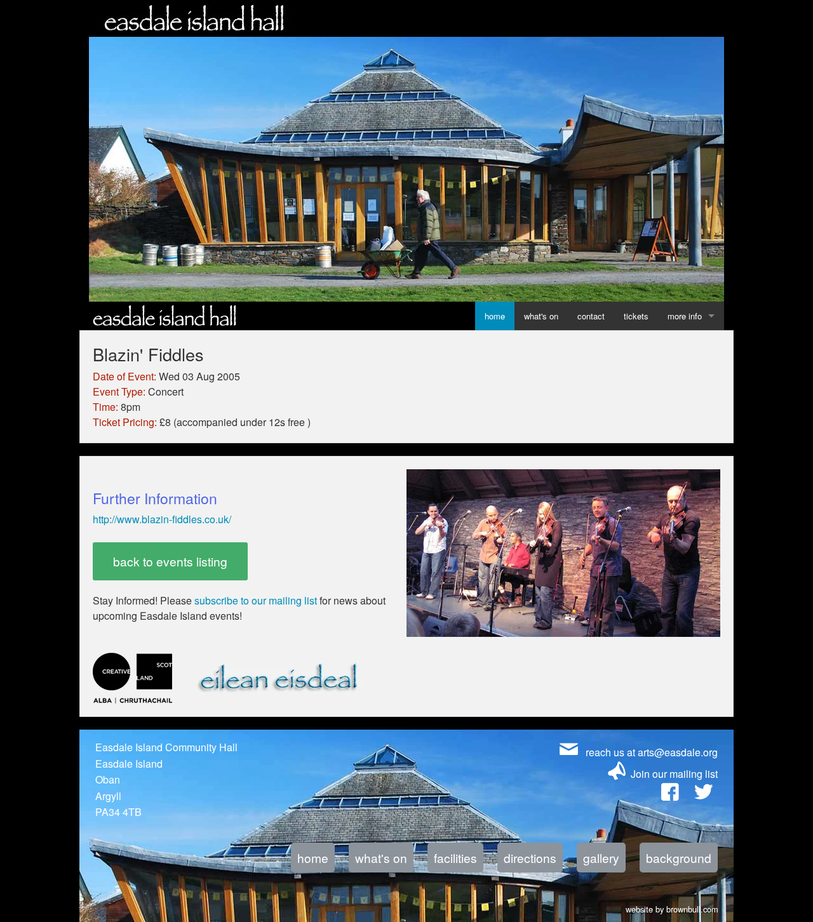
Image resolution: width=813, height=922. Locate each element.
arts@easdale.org (678, 752)
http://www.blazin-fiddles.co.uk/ (162, 519)
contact (591, 316)
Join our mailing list (674, 773)
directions (530, 857)
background (678, 857)
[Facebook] (669, 794)
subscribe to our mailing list (255, 600)
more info (685, 316)
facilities (455, 857)
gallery (601, 857)
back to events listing (170, 561)
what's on (541, 316)
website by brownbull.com (672, 907)
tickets (636, 316)
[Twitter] (703, 794)
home (495, 316)
